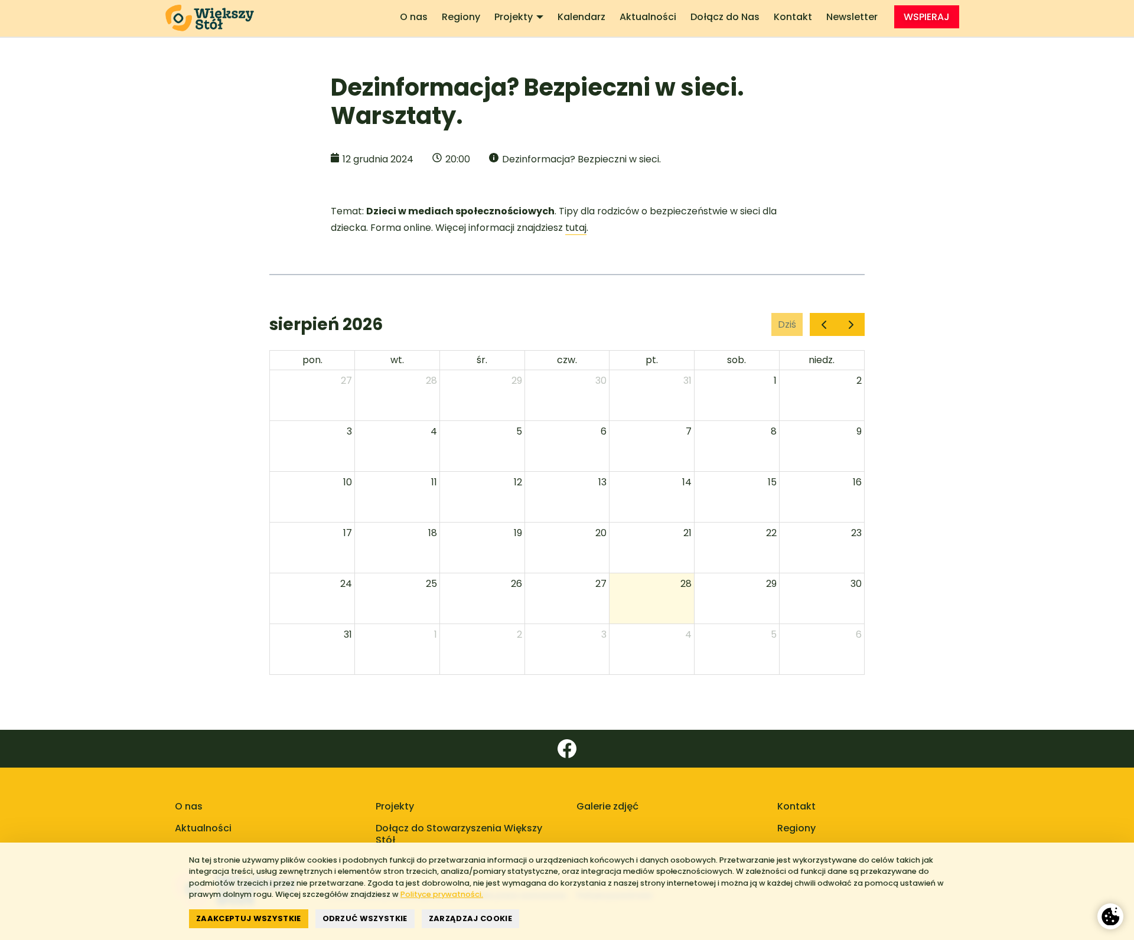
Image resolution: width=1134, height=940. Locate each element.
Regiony (461, 17)
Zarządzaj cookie (470, 918)
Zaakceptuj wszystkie (248, 918)
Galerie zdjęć (607, 806)
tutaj (575, 227)
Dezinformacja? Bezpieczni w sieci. (581, 159)
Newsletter (852, 17)
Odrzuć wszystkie (365, 918)
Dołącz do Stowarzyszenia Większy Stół (459, 834)
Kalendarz (581, 17)
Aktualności (648, 17)
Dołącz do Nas (725, 17)
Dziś (787, 324)
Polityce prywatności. (441, 894)
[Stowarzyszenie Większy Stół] (214, 18)
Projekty (513, 17)
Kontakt (793, 17)
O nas (414, 17)
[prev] (824, 324)
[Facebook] (567, 749)
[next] (851, 324)
